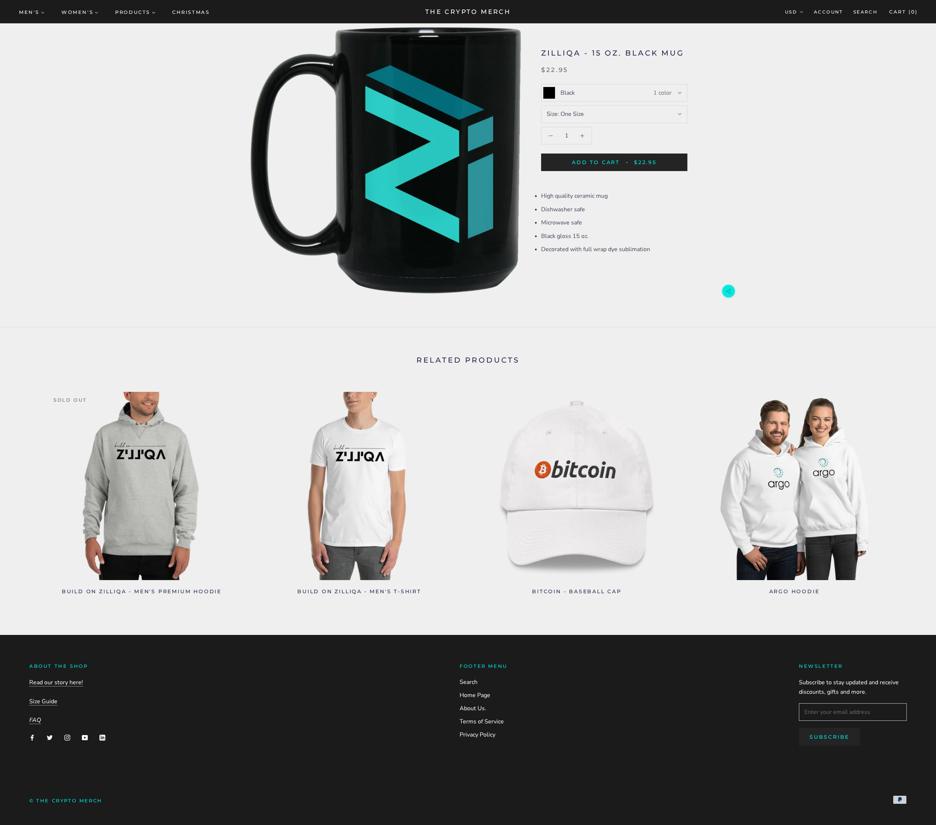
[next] (913, 490)
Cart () (903, 12)
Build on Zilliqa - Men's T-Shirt (359, 591)
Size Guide (43, 701)
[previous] (23, 490)
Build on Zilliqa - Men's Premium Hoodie (142, 591)
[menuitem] (31, 12)
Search (865, 12)
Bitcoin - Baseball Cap (577, 591)
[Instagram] (67, 737)
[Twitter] (50, 737)
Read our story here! (56, 682)
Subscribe (829, 737)
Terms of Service (482, 722)
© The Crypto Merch (65, 800)
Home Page (475, 695)
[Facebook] (32, 737)
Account (828, 12)
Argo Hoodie (794, 591)
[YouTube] (85, 737)
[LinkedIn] (102, 737)
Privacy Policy (477, 735)
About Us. (473, 708)
